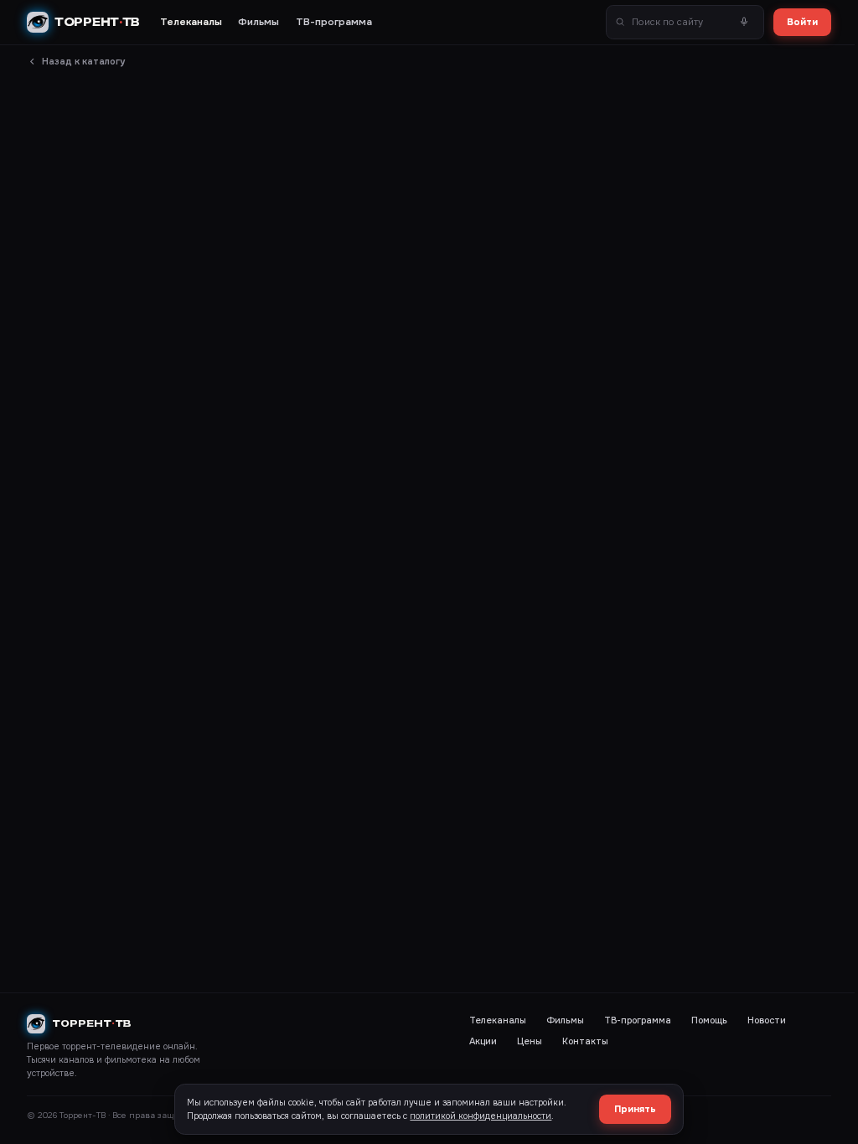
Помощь (709, 1020)
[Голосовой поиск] (744, 22)
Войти (802, 22)
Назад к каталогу (83, 61)
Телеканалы (191, 22)
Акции (483, 1041)
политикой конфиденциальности (480, 1116)
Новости (766, 1020)
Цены (529, 1041)
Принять (635, 1109)
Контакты (585, 1041)
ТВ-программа (334, 22)
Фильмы (258, 22)
